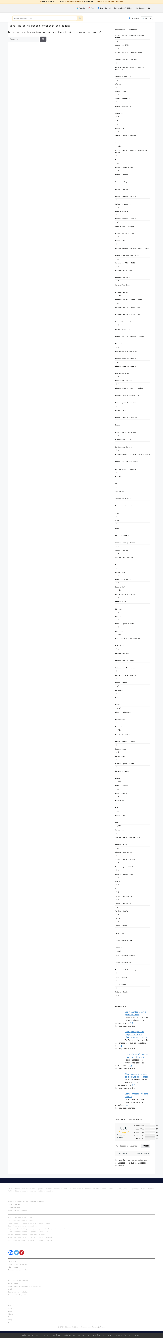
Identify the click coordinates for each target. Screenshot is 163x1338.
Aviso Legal (13, 1283)
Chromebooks (120, 241)
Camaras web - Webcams (124, 226)
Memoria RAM (120, 587)
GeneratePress (98, 1327)
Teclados (118, 918)
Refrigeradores (121, 786)
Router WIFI (120, 815)
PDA (116, 697)
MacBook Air (120, 572)
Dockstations (120, 410)
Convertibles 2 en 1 (123, 329)
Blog (91, 8)
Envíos (11, 1289)
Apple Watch (120, 128)
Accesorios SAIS (122, 45)
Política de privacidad (18, 1280)
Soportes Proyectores (124, 874)
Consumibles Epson (122, 285)
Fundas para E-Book (123, 440)
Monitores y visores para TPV (127, 638)
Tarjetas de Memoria (123, 896)
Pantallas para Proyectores (126, 675)
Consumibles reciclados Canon (127, 307)
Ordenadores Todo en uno (125, 668)
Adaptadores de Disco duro (126, 60)
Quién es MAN (104, 8)
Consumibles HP (121, 292)
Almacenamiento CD (122, 99)
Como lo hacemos (15, 1204)
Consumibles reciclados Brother (128, 300)
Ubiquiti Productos (123, 992)
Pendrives (119, 705)
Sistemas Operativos (123, 852)
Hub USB (118, 476)
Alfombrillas (120, 91)
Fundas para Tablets (123, 447)
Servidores (119, 830)
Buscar (145, 1146)
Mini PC (118, 616)
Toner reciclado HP (123, 962)
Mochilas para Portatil (125, 624)
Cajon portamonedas (123, 204)
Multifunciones (121, 646)
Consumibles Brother (123, 270)
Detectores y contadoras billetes (129, 337)
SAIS (117, 823)
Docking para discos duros (126, 403)
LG (9, 1323)
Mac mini (118, 565)
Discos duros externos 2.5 (126, 359)
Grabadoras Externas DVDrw (126, 462)
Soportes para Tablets (124, 867)
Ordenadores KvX (122, 653)
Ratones (118, 778)
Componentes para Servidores (127, 255)
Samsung (11, 1308)
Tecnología (120, 1335)
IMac (117, 484)
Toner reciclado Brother (125, 955)
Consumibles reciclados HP (126, 322)
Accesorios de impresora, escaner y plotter (130, 37)
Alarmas (118, 84)
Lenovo (11, 1311)
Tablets (118, 889)
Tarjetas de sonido (123, 904)
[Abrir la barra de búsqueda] (149, 8)
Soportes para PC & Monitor (126, 859)
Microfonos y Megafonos (125, 594)
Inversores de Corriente (125, 506)
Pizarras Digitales (123, 712)
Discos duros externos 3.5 (126, 366)
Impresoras (119, 491)
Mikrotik (118, 609)
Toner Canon (120, 933)
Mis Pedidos (13, 1267)
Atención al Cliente (123, 8)
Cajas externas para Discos (126, 197)
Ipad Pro (118, 528)
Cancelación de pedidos (18, 1295)
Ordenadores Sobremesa (124, 661)
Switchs (118, 882)
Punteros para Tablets (124, 764)
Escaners (118, 425)
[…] (131, 1023)
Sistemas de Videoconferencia (127, 837)
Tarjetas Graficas (122, 911)
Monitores (119, 631)
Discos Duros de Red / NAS (126, 351)
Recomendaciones (15, 1207)
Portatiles (119, 727)
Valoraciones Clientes (17, 1210)
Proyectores (120, 756)
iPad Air (118, 521)
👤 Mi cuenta (133, 18)
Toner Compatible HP (123, 940)
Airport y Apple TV (123, 77)
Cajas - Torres (121, 189)
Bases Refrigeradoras (124, 167)
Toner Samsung (121, 977)
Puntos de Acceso (122, 771)
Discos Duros (120, 344)
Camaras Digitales (122, 211)
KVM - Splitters (122, 535)
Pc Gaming (119, 690)
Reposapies (119, 800)
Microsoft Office (122, 602)
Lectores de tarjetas (124, 557)
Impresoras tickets (123, 499)
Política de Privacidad (48, 1335)
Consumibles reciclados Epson (127, 314)
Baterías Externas (122, 175)
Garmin (11, 1317)
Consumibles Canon (122, 278)
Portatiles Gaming (122, 734)
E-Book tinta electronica (126, 417)
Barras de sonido (122, 160)
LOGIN (136, 1335)
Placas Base (120, 719)
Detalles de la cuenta (17, 1264)
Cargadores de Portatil (125, 233)
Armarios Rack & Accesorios (126, 136)
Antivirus (119, 121)
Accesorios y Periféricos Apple (128, 52)
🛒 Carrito (146, 18)
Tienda (81, 8)
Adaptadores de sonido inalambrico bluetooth (130, 68)
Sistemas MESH (121, 845)
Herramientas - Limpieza (125, 469)
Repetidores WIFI (122, 793)
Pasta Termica (121, 683)
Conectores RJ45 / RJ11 (125, 263)
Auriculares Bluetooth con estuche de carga (131, 151)
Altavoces (119, 113)
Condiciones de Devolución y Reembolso (24, 1286)
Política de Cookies (73, 1335)
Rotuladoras (120, 808)
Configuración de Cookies (99, 1335)
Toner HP (118, 948)
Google (11, 1320)
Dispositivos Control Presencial (129, 388)
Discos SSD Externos (123, 381)
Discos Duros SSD (122, 373)
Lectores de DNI (122, 550)
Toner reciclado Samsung (125, 970)
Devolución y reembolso (18, 1292)
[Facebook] (10, 1252)
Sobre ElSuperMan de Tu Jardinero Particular (27, 1201)
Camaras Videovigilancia (125, 219)
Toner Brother (121, 926)
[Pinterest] (21, 1252)
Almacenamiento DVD (123, 106)
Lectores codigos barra (125, 543)
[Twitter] (16, 1252)
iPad (117, 513)
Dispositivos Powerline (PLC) (127, 395)
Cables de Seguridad (123, 182)
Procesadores (120, 749)
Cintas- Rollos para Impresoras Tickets (132, 248)
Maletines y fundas (123, 580)
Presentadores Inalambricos (126, 742)
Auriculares (120, 143)
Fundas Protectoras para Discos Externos (132, 454)
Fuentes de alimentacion (125, 432)
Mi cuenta (140, 8)
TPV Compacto (120, 985)
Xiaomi (11, 1314)
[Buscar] (43, 39)
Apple (10, 1305)
